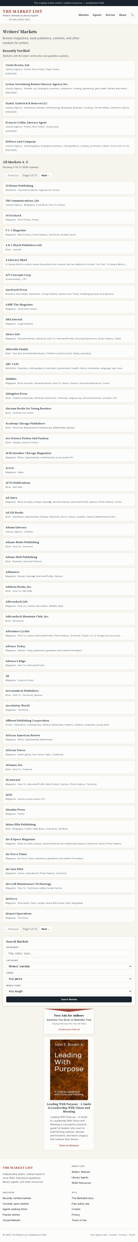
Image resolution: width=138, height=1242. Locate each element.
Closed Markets (11, 1220)
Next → (46, 175)
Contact (76, 1209)
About (122, 15)
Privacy (76, 1214)
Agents (97, 15)
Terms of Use (79, 1220)
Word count (13, 985)
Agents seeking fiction (15, 1209)
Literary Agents (80, 1177)
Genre (9, 973)
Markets (84, 15)
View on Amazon (69, 1145)
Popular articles (11, 1214)
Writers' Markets (81, 1171)
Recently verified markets (17, 1198)
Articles (110, 15)
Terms (132, 1234)
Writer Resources (81, 1182)
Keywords (12, 947)
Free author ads (80, 1203)
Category (12, 960)
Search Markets (69, 999)
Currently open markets (16, 1203)
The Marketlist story (83, 1198)
